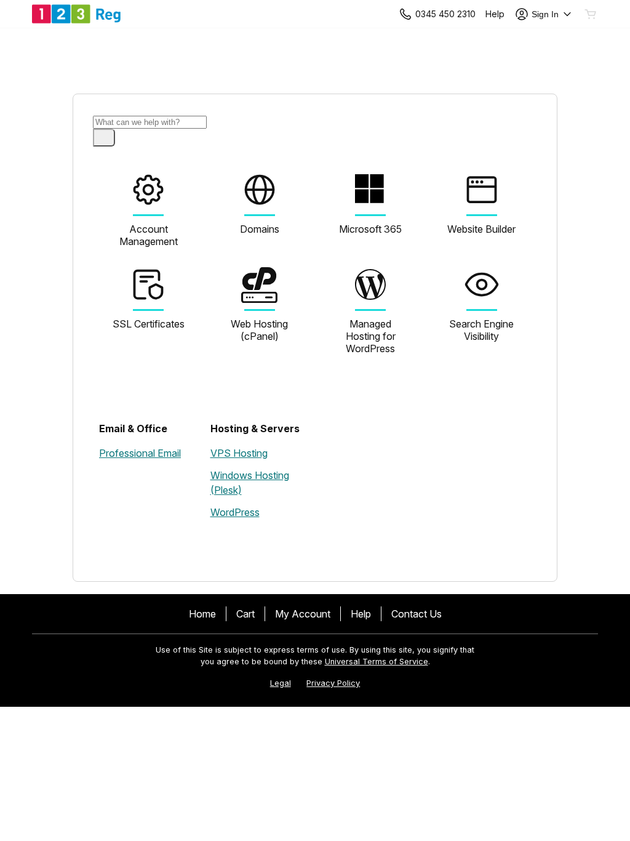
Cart (245, 614)
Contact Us (416, 614)
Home (202, 614)
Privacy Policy (333, 683)
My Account (302, 614)
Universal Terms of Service (376, 661)
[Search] (104, 138)
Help (361, 614)
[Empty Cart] (591, 14)
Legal (280, 683)
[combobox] (150, 122)
